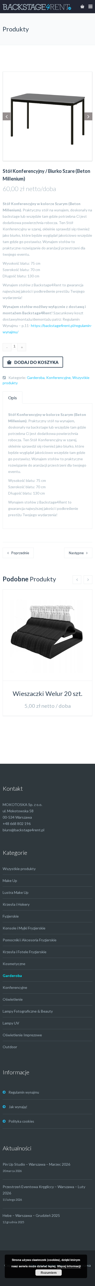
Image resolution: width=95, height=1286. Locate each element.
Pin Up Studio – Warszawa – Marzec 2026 (36, 1164)
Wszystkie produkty (19, 868)
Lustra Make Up (15, 892)
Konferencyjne (58, 377)
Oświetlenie (13, 999)
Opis (12, 397)
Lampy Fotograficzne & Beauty (28, 1011)
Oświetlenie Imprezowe (22, 1035)
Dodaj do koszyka (36, 362)
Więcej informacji (69, 1266)
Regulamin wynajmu (24, 1092)
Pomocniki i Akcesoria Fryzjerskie (29, 940)
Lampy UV (11, 1023)
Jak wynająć (18, 1107)
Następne (76, 553)
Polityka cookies (21, 1121)
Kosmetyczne (14, 963)
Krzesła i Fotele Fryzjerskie (24, 952)
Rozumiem (49, 1272)
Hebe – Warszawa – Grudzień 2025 (31, 1215)
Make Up (10, 880)
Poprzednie (20, 553)
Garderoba (36, 377)
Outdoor (10, 1047)
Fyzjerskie (11, 916)
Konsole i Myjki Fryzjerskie (24, 928)
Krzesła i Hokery (16, 904)
